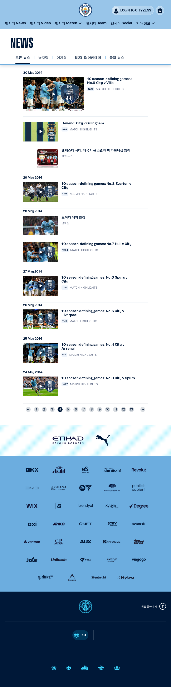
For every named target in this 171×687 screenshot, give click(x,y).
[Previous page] (28, 409)
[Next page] (142, 409)
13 (131, 409)
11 (115, 409)
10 (107, 409)
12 (123, 409)
